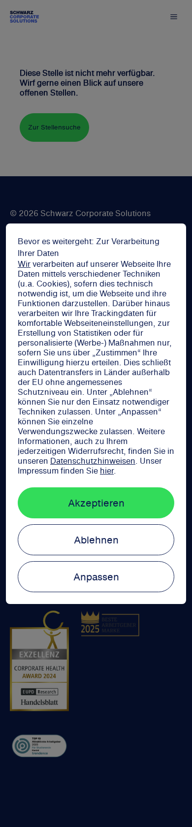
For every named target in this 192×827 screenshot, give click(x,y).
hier (107, 471)
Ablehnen (96, 540)
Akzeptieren (96, 503)
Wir (24, 264)
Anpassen (96, 577)
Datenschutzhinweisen (92, 461)
